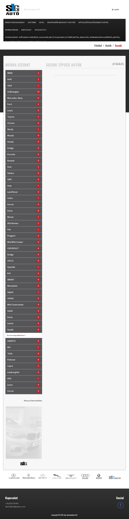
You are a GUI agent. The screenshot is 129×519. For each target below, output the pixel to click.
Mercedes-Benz (15, 98)
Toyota (10, 117)
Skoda (10, 129)
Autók (108, 45)
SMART (10, 279)
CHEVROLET (13, 248)
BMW (9, 73)
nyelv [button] (116, 9)
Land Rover (12, 192)
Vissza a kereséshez (33, 401)
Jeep (9, 185)
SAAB (10, 311)
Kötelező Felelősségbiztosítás (93, 22)
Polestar (11, 359)
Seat (9, 167)
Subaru (10, 173)
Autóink (32, 22)
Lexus (10, 110)
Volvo (10, 198)
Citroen (10, 123)
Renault (10, 160)
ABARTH (11, 341)
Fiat (9, 229)
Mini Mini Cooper (15, 242)
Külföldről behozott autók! (61, 22)
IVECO (10, 261)
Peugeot (11, 235)
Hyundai (11, 267)
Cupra (10, 366)
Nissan (10, 217)
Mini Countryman (15, 304)
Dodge (10, 148)
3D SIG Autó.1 (40, 30)
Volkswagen (13, 92)
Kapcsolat (26, 30)
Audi (9, 79)
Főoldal (98, 45)
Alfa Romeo (12, 223)
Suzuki (10, 329)
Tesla (9, 353)
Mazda (10, 135)
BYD (9, 378)
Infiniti (10, 298)
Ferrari (10, 204)
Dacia (9, 210)
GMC (9, 179)
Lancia (10, 323)
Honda (10, 142)
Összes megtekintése (16, 335)
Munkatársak (11, 30)
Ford (9, 104)
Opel (9, 85)
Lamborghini (13, 372)
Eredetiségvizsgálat (15, 22)
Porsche (11, 154)
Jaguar (10, 292)
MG (9, 347)
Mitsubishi (12, 286)
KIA (9, 273)
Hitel (41, 22)
